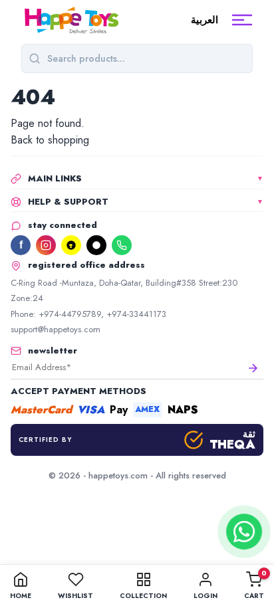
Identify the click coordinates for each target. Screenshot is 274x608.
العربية (204, 20)
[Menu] (242, 20)
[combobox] (146, 58)
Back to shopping (50, 140)
